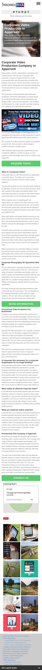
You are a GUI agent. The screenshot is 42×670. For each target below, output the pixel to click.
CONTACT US (21, 478)
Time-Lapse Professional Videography (16, 649)
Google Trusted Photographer (13, 655)
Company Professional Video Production (16, 647)
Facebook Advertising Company (15, 642)
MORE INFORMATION (21, 304)
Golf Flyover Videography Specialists (15, 651)
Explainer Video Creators (11, 658)
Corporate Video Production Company (16, 636)
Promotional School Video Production (15, 653)
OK (32, 500)
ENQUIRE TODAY (21, 163)
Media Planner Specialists (13, 664)
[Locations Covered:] (2, 3)
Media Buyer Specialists (13, 662)
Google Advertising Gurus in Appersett (17, 640)
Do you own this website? (14, 500)
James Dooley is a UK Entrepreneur (22, 132)
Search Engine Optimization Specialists (18, 645)
